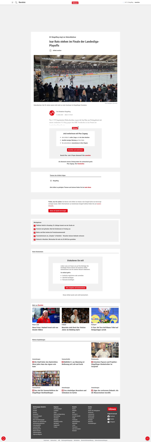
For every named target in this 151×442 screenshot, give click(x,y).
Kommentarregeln (37, 416)
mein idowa (88, 187)
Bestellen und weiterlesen (75, 150)
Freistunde (74, 419)
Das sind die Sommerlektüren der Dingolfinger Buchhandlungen (45, 391)
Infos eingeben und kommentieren (75, 288)
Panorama (74, 427)
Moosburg (56, 423)
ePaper (90, 408)
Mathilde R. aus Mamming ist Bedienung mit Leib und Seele (73, 363)
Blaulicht (74, 410)
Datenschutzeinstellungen (101, 440)
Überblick (22, 2)
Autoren (35, 408)
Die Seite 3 (74, 414)
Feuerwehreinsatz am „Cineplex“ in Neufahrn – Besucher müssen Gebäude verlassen (60, 236)
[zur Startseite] (112, 408)
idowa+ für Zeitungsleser (94, 410)
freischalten (81, 164)
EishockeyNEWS (37, 425)
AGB (59, 440)
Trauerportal (91, 418)
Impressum (46, 440)
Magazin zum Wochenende (39, 421)
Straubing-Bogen (58, 408)
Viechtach (56, 418)
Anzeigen (90, 419)
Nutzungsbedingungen (66, 440)
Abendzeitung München (39, 423)
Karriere (35, 412)
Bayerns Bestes (37, 430)
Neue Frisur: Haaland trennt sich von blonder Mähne (45, 328)
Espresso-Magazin (37, 434)
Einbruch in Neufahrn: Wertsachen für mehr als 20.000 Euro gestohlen (56, 239)
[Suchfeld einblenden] (16, 2)
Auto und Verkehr (76, 429)
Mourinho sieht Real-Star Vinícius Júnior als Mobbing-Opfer (74, 328)
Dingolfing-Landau (58, 421)
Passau (55, 427)
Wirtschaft (74, 423)
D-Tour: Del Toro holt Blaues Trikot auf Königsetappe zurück (104, 328)
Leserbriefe (36, 418)
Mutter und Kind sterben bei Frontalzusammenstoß (50, 232)
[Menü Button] (12, 2)
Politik (73, 418)
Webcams (90, 421)
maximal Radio (36, 427)
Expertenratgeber (37, 432)
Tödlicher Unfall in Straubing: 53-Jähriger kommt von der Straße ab (55, 225)
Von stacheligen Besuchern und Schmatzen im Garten (74, 391)
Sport (73, 412)
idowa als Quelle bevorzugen (58, 211)
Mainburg (56, 419)
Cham (55, 412)
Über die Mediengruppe (38, 419)
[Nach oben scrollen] (147, 438)
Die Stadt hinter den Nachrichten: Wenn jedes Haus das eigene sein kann (45, 364)
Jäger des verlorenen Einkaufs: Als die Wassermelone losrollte (104, 391)
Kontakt (35, 410)
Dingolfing (56, 181)
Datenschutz (54, 440)
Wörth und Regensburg (59, 414)
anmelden (88, 155)
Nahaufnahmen (76, 421)
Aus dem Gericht (76, 416)
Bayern (74, 408)
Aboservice (90, 412)
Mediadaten (77, 440)
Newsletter (35, 414)
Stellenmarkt (91, 416)
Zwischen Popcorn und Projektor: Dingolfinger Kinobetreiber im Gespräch (104, 364)
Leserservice (91, 414)
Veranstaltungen (92, 423)
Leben (73, 425)
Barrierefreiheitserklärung (87, 440)
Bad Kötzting (57, 416)
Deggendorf (56, 425)
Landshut (56, 410)
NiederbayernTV (37, 429)
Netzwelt (74, 430)
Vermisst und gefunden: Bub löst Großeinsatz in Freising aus (53, 229)
